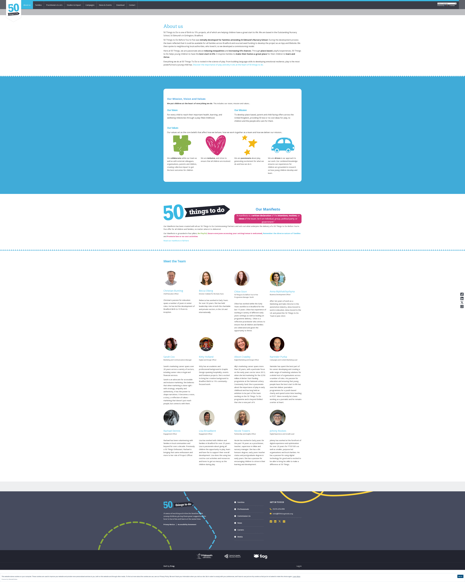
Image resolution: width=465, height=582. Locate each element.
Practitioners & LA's (54, 5)
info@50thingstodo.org (283, 514)
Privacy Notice (169, 524)
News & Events (105, 5)
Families (38, 5)
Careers (240, 530)
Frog (172, 566)
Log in (299, 566)
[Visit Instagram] (285, 522)
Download (120, 5)
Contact (132, 5)
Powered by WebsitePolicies (9, 579)
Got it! (460, 576)
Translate (452, 5)
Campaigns (89, 5)
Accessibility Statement (187, 524)
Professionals (243, 509)
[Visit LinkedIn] (276, 522)
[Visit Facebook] (272, 522)
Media (240, 537)
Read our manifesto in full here (176, 240)
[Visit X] (280, 522)
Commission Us (243, 516)
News (239, 523)
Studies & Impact (74, 5)
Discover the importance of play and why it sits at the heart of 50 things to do (228, 64)
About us (27, 5)
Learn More (296, 576)
